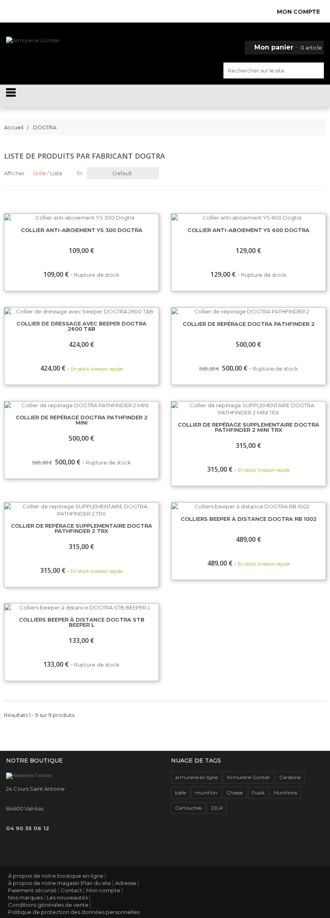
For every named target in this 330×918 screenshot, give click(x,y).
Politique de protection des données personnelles (74, 912)
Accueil (13, 127)
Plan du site (96, 883)
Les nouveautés (67, 897)
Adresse (125, 883)
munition (206, 793)
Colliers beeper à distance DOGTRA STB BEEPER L (81, 622)
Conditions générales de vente (48, 904)
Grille (39, 173)
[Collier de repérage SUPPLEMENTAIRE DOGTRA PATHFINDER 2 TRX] (81, 510)
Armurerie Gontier (248, 777)
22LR (217, 808)
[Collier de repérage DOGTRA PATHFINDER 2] (248, 311)
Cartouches (188, 808)
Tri (79, 173)
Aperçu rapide (171, 217)
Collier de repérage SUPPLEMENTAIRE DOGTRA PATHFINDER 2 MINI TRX (248, 427)
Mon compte (103, 890)
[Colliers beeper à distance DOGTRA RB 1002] (248, 506)
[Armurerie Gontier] (55, 53)
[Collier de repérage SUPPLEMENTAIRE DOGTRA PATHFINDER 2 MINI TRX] (248, 409)
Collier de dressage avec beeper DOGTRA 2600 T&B (81, 326)
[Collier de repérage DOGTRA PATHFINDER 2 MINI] (81, 405)
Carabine (290, 777)
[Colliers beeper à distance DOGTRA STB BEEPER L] (81, 607)
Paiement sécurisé (32, 890)
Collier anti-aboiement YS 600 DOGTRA (248, 230)
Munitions (285, 793)
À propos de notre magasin (43, 883)
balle (180, 793)
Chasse (235, 793)
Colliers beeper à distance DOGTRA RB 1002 (249, 519)
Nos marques (25, 897)
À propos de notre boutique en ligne (55, 875)
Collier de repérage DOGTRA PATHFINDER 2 (249, 324)
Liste (56, 173)
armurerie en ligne (196, 777)
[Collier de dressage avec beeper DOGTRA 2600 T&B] (81, 311)
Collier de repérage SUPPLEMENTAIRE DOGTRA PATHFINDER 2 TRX (81, 528)
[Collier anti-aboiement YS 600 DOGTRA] (248, 217)
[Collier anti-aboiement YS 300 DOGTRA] (81, 217)
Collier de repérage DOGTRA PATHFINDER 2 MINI (82, 420)
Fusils (258, 793)
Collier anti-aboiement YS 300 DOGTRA (81, 230)
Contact (71, 890)
